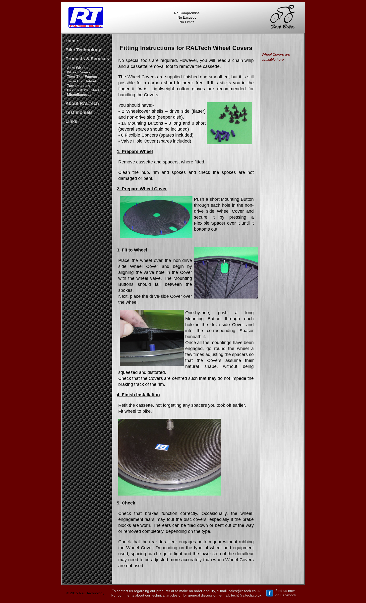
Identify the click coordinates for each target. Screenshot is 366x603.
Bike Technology (83, 49)
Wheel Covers (78, 72)
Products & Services (87, 58)
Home (71, 40)
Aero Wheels (77, 68)
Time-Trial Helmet (81, 81)
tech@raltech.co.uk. (246, 595)
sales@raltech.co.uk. (245, 591)
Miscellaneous (79, 95)
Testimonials (79, 112)
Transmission (78, 86)
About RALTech (82, 103)
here (280, 59)
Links (71, 121)
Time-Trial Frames (82, 77)
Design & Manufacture (86, 90)
